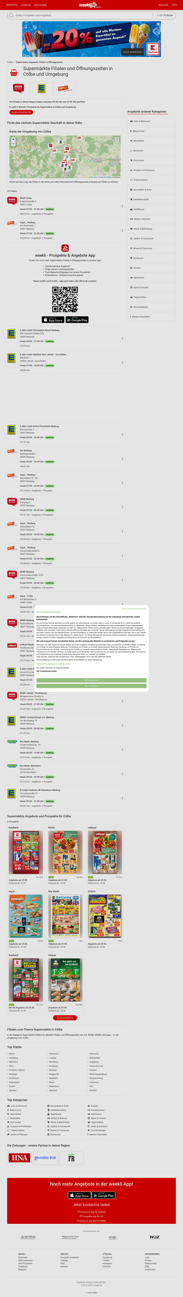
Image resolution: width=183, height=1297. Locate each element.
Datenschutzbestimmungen (134, 608)
